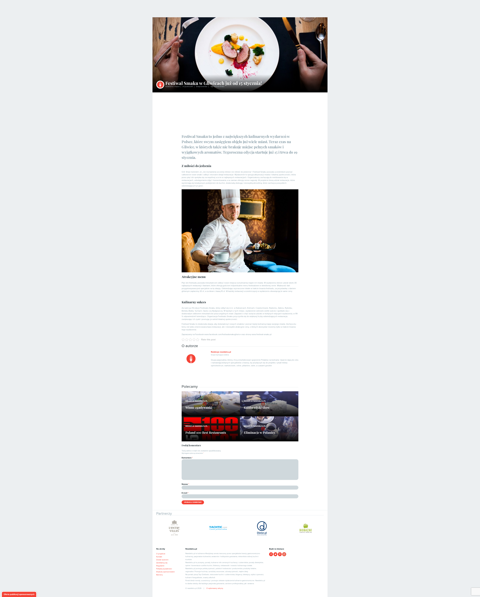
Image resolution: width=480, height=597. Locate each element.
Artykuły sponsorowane (165, 572)
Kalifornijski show (257, 407)
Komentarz (187, 458)
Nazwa (185, 484)
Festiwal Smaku (219, 87)
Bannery (159, 575)
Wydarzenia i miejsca (172, 87)
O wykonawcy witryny (214, 588)
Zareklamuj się (161, 563)
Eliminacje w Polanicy (259, 432)
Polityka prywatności (164, 569)
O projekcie (160, 554)
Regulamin (160, 566)
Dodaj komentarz (201, 87)
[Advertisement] (240, 111)
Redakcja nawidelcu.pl (221, 352)
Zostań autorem (162, 560)
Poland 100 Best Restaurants (205, 432)
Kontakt (159, 557)
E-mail (185, 493)
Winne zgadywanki (198, 407)
